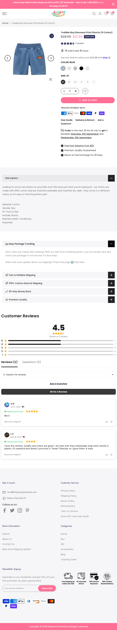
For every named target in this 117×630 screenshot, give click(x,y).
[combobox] (113, 375)
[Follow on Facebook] (4, 510)
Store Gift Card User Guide (75, 516)
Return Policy (67, 501)
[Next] (51, 58)
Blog (63, 554)
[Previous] (8, 58)
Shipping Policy (68, 495)
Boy (63, 539)
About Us (7, 539)
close (3, 4)
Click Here (79, 262)
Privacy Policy (68, 490)
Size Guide (67, 120)
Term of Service (69, 511)
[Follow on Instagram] (20, 510)
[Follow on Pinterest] (27, 510)
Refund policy (68, 506)
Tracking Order (69, 559)
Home (5, 23)
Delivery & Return (85, 120)
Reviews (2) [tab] (9, 362)
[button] (72, 44)
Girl (62, 544)
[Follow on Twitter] (12, 510)
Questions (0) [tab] (31, 362)
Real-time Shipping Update (16, 549)
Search (6, 533)
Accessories (67, 549)
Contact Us (8, 544)
